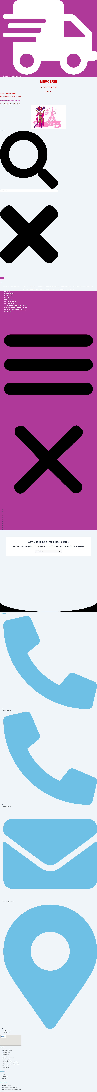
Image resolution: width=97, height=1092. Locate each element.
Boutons (6, 286)
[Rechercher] (2, 278)
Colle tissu (70, 289)
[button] (48, 411)
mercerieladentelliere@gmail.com (10, 100)
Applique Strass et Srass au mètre (83, 286)
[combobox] (29, 190)
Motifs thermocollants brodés (55, 289)
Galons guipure (66, 286)
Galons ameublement (52, 286)
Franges (33, 286)
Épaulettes (25, 286)
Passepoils (41, 286)
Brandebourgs (15, 286)
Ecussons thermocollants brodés (33, 289)
